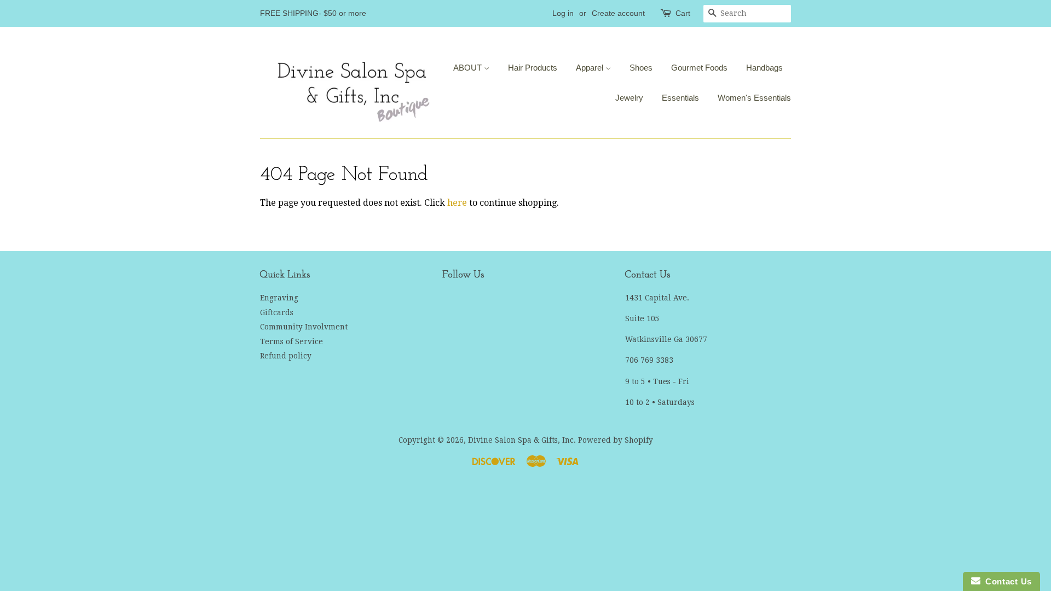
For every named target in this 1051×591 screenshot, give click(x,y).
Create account (618, 13)
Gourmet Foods (699, 67)
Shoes (641, 67)
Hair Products (532, 67)
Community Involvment (304, 326)
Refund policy (285, 355)
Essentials (680, 97)
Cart (682, 13)
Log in (563, 13)
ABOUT (468, 67)
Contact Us (1006, 581)
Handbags (764, 67)
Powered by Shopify (615, 440)
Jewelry (629, 97)
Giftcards (276, 312)
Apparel (590, 67)
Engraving (279, 297)
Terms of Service (291, 341)
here (457, 203)
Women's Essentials (754, 97)
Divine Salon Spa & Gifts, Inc (521, 440)
